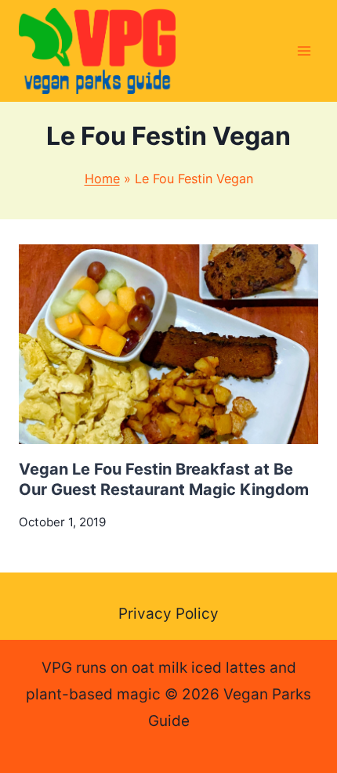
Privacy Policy (168, 614)
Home (102, 178)
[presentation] (168, 344)
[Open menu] (303, 50)
